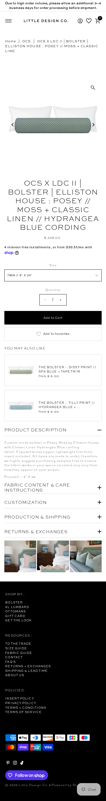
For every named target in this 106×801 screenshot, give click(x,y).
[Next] (93, 125)
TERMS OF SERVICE (23, 712)
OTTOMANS (15, 611)
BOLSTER (14, 602)
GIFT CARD (15, 616)
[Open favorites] (89, 21)
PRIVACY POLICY (20, 703)
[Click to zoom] (93, 88)
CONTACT (14, 657)
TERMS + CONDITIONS (25, 708)
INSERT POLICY (19, 698)
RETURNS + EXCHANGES (28, 666)
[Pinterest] (8, 763)
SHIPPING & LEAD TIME (26, 671)
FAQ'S (10, 662)
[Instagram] (15, 763)
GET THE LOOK (18, 620)
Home (10, 41)
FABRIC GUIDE (18, 653)
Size (53, 265)
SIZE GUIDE (16, 648)
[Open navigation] (8, 21)
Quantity (53, 290)
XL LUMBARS (17, 607)
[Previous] (13, 125)
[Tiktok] (21, 763)
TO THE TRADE (18, 644)
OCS (26, 41)
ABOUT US (14, 675)
